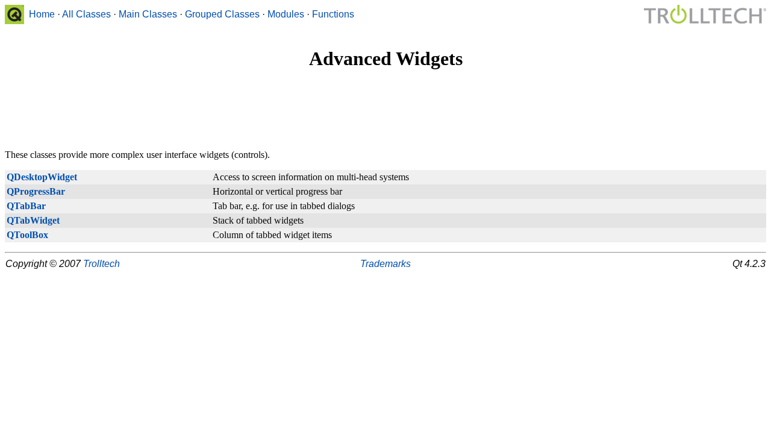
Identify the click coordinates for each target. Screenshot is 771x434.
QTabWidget (33, 220)
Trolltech (101, 264)
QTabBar (26, 206)
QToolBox (27, 235)
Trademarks (385, 264)
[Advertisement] (385, 110)
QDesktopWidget (42, 177)
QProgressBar (36, 191)
